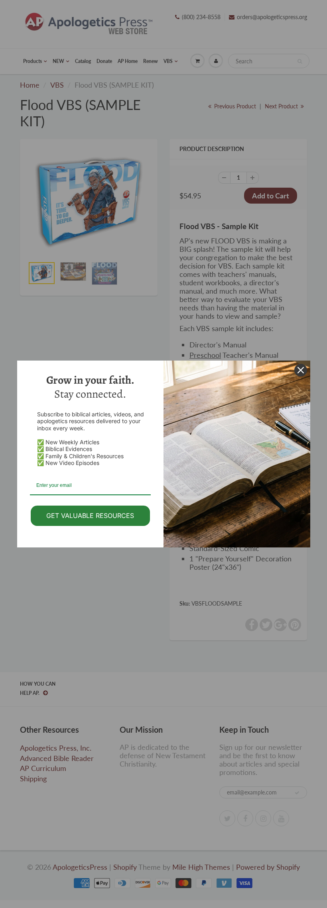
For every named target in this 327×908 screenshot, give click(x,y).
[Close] (300, 370)
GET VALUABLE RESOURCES (90, 516)
